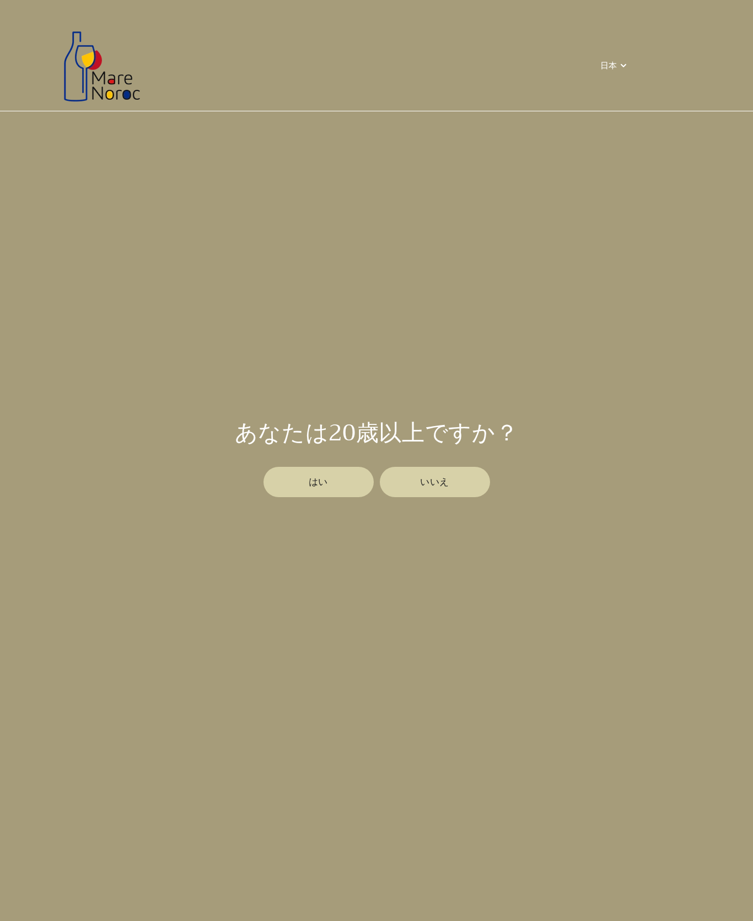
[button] (318, 482)
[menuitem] (614, 66)
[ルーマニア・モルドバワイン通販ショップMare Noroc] (99, 66)
